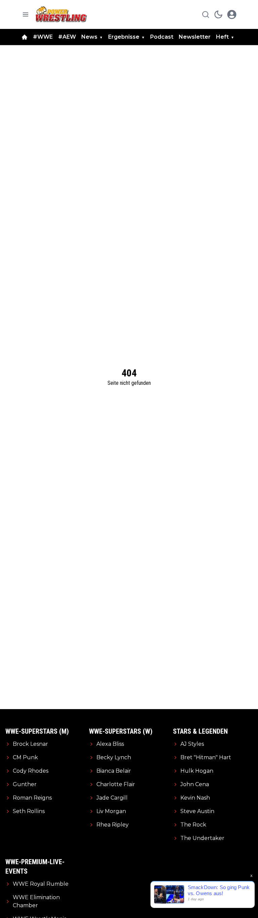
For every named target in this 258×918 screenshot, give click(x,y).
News (89, 37)
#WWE (43, 37)
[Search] (206, 14)
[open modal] (231, 14)
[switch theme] (218, 14)
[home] (25, 37)
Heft (222, 37)
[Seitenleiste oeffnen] (26, 14)
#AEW (67, 37)
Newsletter (195, 37)
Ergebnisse (123, 37)
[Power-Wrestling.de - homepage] (62, 14)
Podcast (161, 37)
